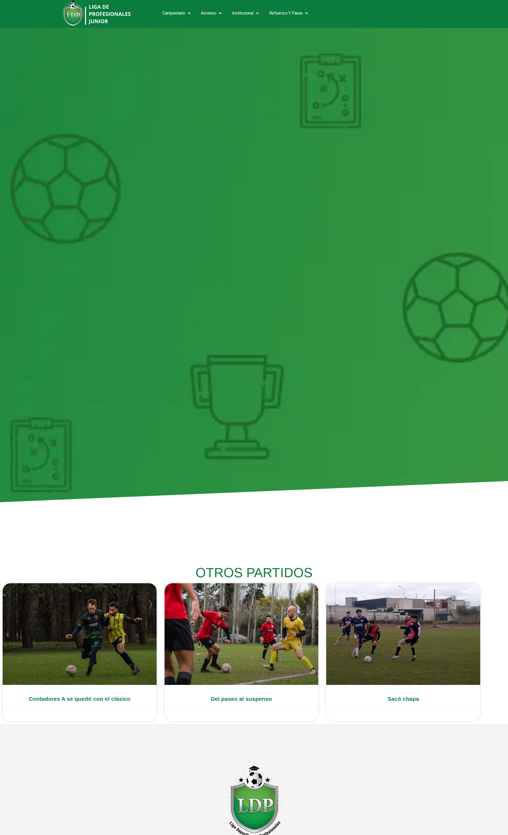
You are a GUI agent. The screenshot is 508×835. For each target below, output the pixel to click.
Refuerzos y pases (286, 13)
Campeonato (173, 13)
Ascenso (208, 13)
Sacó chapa (403, 699)
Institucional (242, 13)
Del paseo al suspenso (241, 699)
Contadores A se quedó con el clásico (79, 699)
